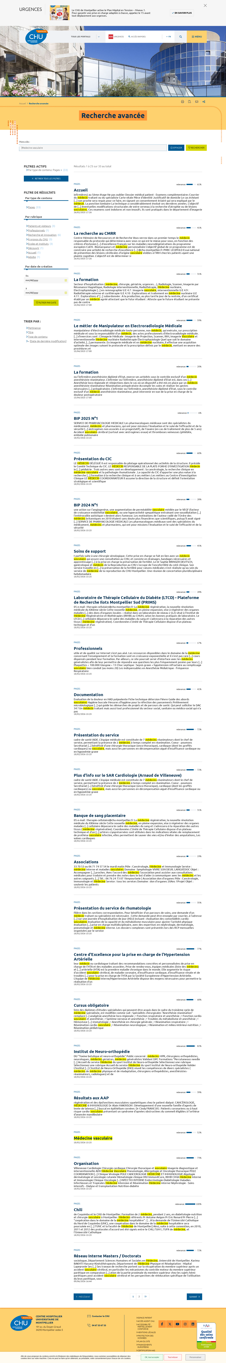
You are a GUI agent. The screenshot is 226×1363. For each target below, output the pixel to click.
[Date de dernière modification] (48, 341)
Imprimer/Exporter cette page (182, 102)
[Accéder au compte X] (170, 1324)
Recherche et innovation (42, 234)
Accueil (22, 103)
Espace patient (145, 1318)
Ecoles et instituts (38, 243)
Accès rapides (138, 36)
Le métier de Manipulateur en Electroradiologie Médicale (128, 326)
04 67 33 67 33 (99, 1325)
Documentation (88, 694)
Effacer (177, 147)
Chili (78, 1209)
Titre (30, 332)
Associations (86, 862)
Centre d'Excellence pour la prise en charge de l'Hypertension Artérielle (132, 956)
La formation (86, 279)
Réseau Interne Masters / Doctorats (107, 1256)
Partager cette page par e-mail (196, 102)
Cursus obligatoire (91, 1005)
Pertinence (34, 327)
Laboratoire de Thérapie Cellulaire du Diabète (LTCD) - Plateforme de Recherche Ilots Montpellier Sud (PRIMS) (136, 599)
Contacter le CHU (100, 1316)
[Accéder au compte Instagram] (185, 1324)
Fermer (205, 5)
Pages (31, 207)
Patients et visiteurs (39, 226)
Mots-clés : (24, 142)
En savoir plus (183, 13)
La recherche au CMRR (95, 233)
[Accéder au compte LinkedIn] (193, 1324)
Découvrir (33, 248)
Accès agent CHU (146, 1321)
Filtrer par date (47, 302)
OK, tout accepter (152, 1357)
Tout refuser (173, 1357)
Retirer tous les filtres (47, 178)
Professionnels (88, 648)
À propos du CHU (38, 239)
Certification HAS (146, 1350)
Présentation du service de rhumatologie (112, 908)
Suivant (193, 1296)
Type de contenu (38, 336)
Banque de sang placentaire (100, 815)
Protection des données (145, 1337)
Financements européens (145, 1346)
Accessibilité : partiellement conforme (145, 1326)
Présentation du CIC (93, 459)
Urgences (119, 36)
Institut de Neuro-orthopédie (102, 1051)
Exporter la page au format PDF (189, 102)
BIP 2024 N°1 (86, 505)
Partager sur (203, 102)
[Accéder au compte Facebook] (162, 1324)
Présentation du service (96, 735)
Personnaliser (195, 1357)
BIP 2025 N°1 (86, 418)
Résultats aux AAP (91, 1098)
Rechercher (197, 147)
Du (27, 276)
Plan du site (144, 1341)
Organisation (86, 1163)
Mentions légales (147, 1332)
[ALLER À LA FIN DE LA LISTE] (145, 1296)
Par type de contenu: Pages (44, 169)
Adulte (32, 257)
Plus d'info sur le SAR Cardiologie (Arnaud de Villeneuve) (128, 775)
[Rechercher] (180, 37)
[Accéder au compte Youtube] (177, 1324)
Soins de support (90, 551)
